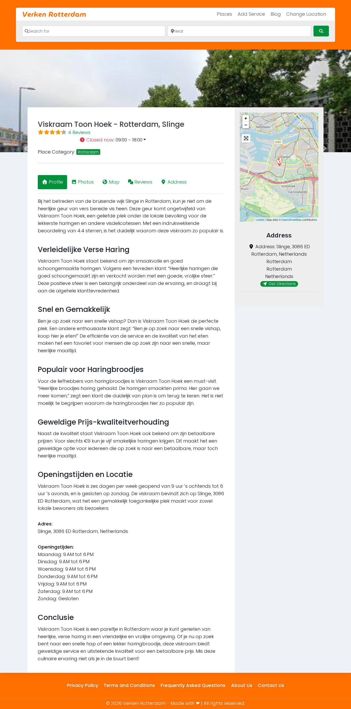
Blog (276, 14)
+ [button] (245, 118)
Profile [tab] (56, 182)
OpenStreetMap (291, 219)
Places (224, 14)
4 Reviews (79, 132)
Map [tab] (114, 182)
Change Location (306, 14)
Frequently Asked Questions (193, 685)
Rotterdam (88, 152)
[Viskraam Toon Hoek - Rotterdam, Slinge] (279, 161)
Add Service (251, 14)
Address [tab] (177, 182)
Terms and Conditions (129, 685)
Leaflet (260, 219)
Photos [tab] (86, 182)
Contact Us (271, 685)
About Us (241, 685)
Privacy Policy (82, 685)
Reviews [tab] (143, 182)
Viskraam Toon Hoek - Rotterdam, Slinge (111, 124)
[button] (151, 140)
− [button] (245, 125)
